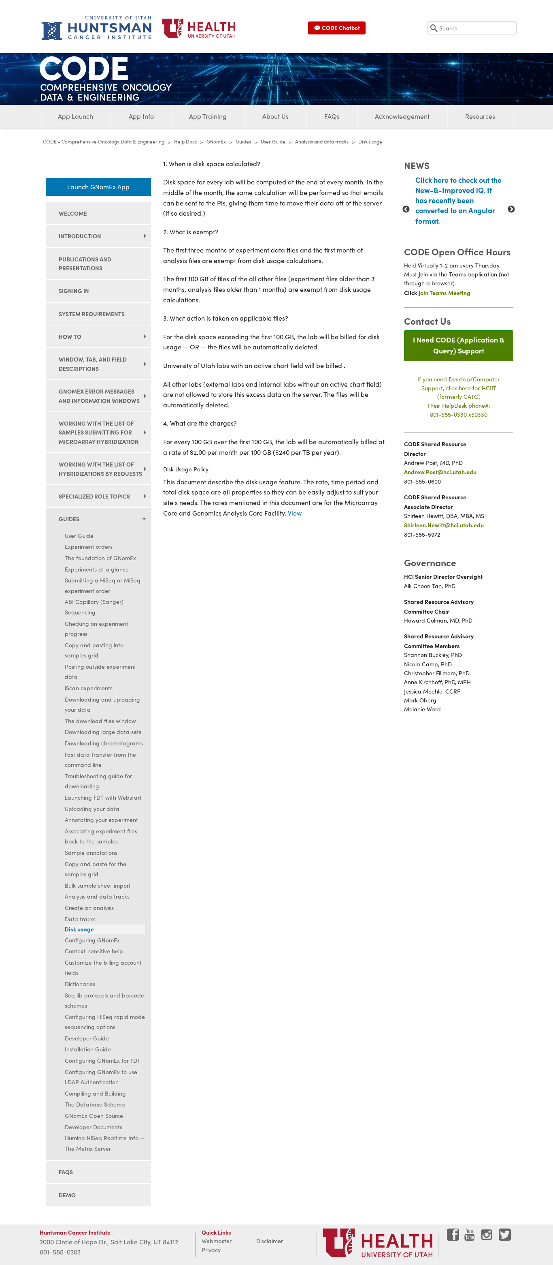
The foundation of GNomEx (100, 558)
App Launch (75, 116)
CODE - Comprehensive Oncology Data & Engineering (103, 141)
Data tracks (80, 919)
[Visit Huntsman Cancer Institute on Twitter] (505, 1237)
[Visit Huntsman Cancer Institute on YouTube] (470, 1237)
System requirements (92, 314)
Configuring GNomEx (92, 940)
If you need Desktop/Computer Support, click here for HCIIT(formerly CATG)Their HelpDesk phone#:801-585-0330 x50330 (458, 396)
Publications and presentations (85, 263)
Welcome (73, 213)
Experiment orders (89, 546)
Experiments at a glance (97, 569)
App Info (141, 116)
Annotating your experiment (101, 820)
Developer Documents (93, 1127)
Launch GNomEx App (98, 186)
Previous (406, 209)
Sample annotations (91, 852)
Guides (243, 141)
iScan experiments (89, 688)
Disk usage (79, 929)
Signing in (74, 291)
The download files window (100, 721)
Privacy (211, 1250)
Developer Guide (87, 1038)
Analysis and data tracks (322, 141)
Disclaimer (269, 1241)
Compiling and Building (95, 1093)
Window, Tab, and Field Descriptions (93, 363)
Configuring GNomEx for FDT (102, 1060)
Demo (67, 1195)
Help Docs (185, 141)
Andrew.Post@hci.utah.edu (440, 472)
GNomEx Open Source (94, 1115)
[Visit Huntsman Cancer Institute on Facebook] (453, 1237)
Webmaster (217, 1241)
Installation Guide (88, 1049)
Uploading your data (92, 809)
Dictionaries (80, 984)
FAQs (332, 116)
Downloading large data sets (103, 732)
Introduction (80, 236)
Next (511, 209)
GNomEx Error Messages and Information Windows (99, 395)
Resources (480, 116)
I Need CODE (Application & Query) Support (458, 344)
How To (70, 336)
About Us (275, 116)
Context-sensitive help (94, 951)
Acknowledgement (402, 116)
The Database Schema (95, 1104)
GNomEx (216, 141)
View (295, 513)
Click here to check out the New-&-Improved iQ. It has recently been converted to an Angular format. (458, 200)
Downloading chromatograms (104, 743)
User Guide (273, 141)
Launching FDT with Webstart (103, 797)
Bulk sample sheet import (98, 885)
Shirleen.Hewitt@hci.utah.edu (444, 525)
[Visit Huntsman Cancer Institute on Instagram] (487, 1237)
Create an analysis (89, 908)
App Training (208, 116)
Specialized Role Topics (94, 496)
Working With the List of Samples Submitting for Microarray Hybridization (99, 432)
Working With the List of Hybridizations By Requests (100, 468)
